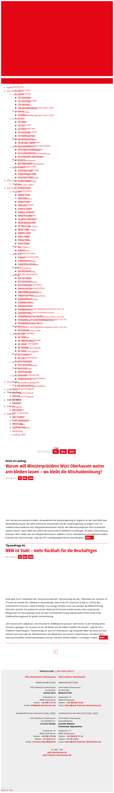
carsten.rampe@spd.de (44, 741)
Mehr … (89, 537)
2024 (31, 478)
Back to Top (7, 790)
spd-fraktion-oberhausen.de (57, 755)
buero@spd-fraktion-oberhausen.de (83, 705)
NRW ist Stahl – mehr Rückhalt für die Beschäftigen (51, 550)
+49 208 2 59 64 (48, 736)
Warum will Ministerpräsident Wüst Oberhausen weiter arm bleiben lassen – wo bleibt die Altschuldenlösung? (55, 469)
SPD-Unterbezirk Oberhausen (40, 676)
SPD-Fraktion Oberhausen (71, 676)
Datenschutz (65, 671)
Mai (25, 478)
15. (20, 478)
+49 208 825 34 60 (74, 702)
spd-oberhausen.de (57, 752)
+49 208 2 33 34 (48, 702)
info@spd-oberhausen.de (43, 705)
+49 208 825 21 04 (74, 736)
